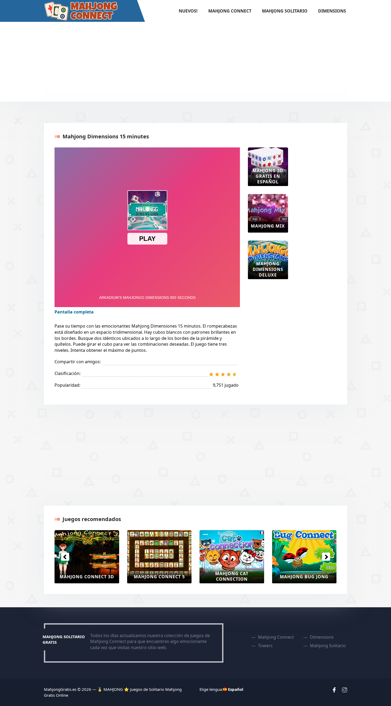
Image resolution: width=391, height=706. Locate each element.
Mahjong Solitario (284, 11)
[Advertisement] (195, 61)
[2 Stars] (217, 374)
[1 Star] (211, 374)
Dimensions (332, 11)
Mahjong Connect (229, 11)
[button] (65, 556)
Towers (265, 646)
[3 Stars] (223, 374)
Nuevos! (188, 11)
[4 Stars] (228, 374)
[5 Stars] (234, 374)
